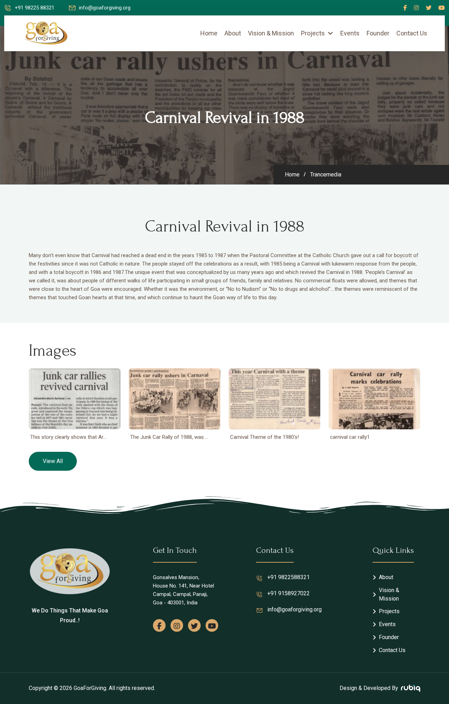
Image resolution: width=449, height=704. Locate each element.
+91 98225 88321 (34, 8)
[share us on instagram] (176, 625)
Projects (313, 33)
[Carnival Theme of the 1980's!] (274, 398)
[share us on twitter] (428, 8)
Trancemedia (325, 174)
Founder (378, 33)
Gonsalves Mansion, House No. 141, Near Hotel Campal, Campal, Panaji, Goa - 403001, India (183, 590)
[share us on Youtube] (212, 625)
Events (350, 33)
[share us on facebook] (405, 8)
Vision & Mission (271, 33)
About (232, 33)
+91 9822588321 (288, 577)
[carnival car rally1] (374, 398)
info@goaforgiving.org (104, 8)
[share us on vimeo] (416, 8)
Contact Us (411, 33)
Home (208, 33)
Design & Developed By (369, 688)
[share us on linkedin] (441, 8)
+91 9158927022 (288, 593)
